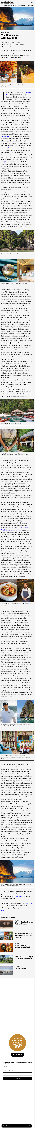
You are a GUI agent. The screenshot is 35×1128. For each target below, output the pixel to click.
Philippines (5, 136)
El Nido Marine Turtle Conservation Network (14, 529)
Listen (7, 1126)
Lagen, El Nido (20, 896)
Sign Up (17, 1078)
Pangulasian (5, 162)
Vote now (17, 1055)
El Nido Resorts (8, 148)
